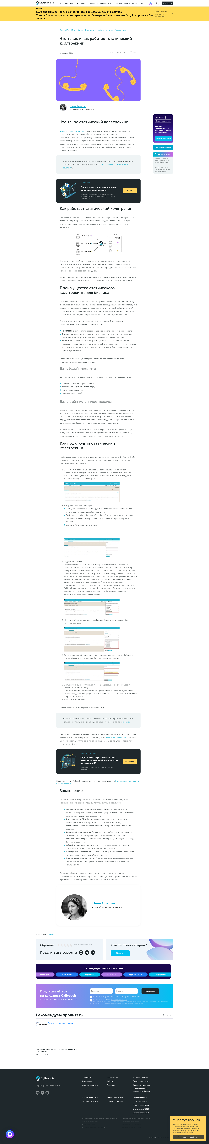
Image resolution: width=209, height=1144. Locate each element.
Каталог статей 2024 (141, 1105)
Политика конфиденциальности (132, 1128)
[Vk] (38, 1093)
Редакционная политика (89, 1125)
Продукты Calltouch (88, 3)
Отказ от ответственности (90, 1122)
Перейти (130, 191)
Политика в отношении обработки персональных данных (99, 1118)
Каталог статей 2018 (90, 1098)
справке (126, 722)
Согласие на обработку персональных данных (136, 1118)
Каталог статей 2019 (90, 1101)
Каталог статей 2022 (141, 1098)
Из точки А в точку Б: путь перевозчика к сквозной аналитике (162, 161)
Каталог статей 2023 (141, 1101)
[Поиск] (157, 3)
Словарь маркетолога (141, 1081)
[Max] (47, 1093)
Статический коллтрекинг (72, 131)
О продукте (86, 1077)
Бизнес (50, 935)
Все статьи (167, 1015)
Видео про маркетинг (141, 1085)
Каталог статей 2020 (115, 1098)
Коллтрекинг (87, 1081)
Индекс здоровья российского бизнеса (141, 1090)
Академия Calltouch (140, 1077)
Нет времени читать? (163, 147)
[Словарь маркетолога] (151, 3)
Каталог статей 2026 (141, 1113)
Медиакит (120, 953)
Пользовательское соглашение (131, 1125)
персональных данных (119, 1000)
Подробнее (129, 761)
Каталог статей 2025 (141, 1109)
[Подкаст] (9, 1134)
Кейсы (58, 3)
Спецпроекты (105, 3)
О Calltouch (167, 3)
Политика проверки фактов (130, 1122)
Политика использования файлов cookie (94, 1128)
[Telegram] (42, 1093)
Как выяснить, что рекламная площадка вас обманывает (162, 169)
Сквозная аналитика (90, 1085)
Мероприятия (137, 3)
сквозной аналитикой (116, 737)
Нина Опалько (78, 106)
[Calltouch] (45, 1078)
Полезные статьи (121, 3)
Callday (110, 1081)
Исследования (70, 3)
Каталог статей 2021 (115, 1101)
